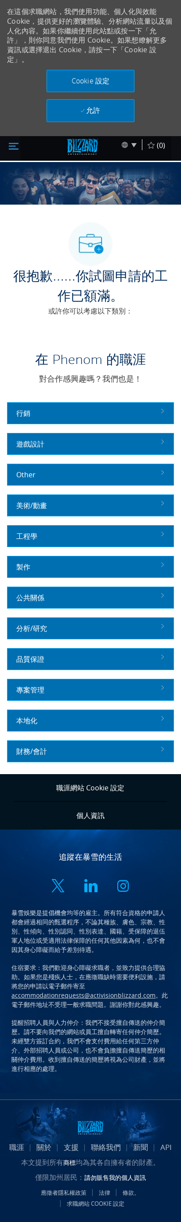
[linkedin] (90, 887)
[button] (90, 81)
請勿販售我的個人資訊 (115, 1177)
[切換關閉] (13, 145)
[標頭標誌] (82, 147)
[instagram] (123, 887)
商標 (69, 1162)
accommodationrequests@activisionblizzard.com (83, 995)
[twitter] (58, 887)
